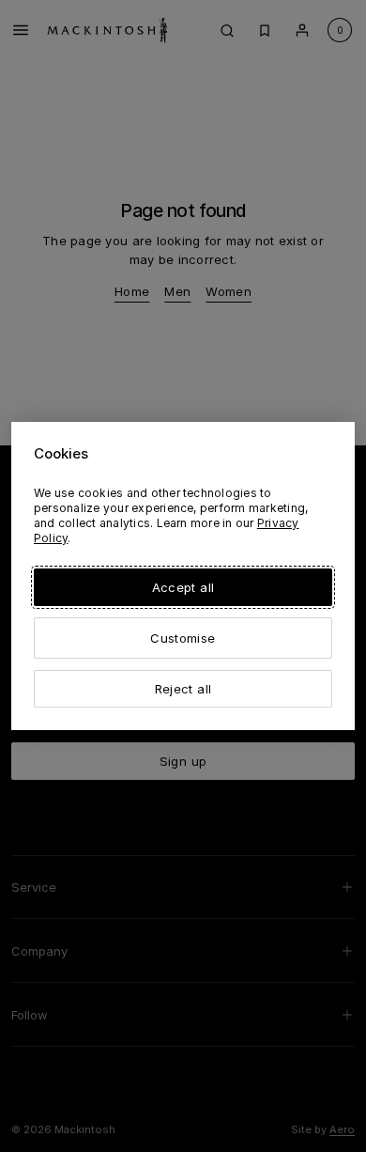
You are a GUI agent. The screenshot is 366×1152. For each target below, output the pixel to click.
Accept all (183, 587)
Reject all (183, 688)
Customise (182, 638)
